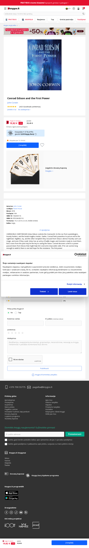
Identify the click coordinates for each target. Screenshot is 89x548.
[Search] (83, 13)
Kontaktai (49, 409)
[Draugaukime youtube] (21, 513)
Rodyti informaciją (74, 284)
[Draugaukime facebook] (7, 513)
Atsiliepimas (11, 338)
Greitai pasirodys (66, 19)
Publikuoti (44, 368)
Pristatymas (9, 402)
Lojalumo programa (12, 416)
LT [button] (69, 9)
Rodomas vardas (13, 319)
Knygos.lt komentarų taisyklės (46, 375)
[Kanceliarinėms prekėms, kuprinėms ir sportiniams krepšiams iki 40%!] (44, 31)
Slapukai (48, 405)
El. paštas (48, 319)
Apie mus (48, 400)
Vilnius (7, 458)
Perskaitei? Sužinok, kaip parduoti (17, 412)
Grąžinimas (9, 405)
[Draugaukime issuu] (26, 513)
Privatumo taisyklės (52, 407)
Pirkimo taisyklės (51, 402)
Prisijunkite (19, 132)
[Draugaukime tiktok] (16, 513)
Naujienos (41, 19)
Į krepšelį (69, 543)
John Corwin (18, 206)
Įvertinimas (11, 330)
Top (52, 19)
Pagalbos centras (11, 409)
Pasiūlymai (81, 19)
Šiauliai (7, 465)
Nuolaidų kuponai (11, 418)
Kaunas (7, 460)
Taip (19, 313)
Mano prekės (9, 407)
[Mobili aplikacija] (12, 498)
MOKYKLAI (29, 19)
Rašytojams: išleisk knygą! (55, 412)
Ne (12, 313)
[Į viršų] (84, 531)
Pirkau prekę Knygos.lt (15, 309)
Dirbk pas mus (50, 414)
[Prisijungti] (78, 9)
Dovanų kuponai (11, 414)
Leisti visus (72, 291)
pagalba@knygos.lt (42, 387)
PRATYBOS (12, 19)
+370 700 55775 (17, 387)
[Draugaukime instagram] (11, 513)
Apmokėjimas (10, 400)
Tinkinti (43, 291)
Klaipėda (8, 463)
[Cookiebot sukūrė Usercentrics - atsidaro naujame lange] (76, 255)
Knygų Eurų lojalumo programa (45, 475)
